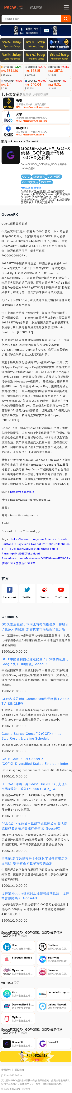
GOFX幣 (30, 563)
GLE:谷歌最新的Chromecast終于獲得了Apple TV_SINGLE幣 (35, 701)
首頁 (4, 141)
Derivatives (26, 548)
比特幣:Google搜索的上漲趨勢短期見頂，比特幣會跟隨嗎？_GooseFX (35, 896)
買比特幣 (26, 1089)
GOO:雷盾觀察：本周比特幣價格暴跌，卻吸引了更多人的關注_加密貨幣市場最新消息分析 (35, 627)
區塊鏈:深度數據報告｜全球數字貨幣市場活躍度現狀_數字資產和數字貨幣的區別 (35, 861)
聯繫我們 (6, 1070)
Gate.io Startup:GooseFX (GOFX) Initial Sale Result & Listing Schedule (32, 736)
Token (15, 539)
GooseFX (55, 558)
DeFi (15, 548)
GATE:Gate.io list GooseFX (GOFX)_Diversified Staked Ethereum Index (35, 761)
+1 (15, 543)
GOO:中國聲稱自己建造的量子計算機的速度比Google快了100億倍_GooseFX (35, 662)
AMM (16, 553)
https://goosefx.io (31, 187)
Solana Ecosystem (32, 539)
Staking (39, 548)
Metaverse (33, 558)
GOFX (45, 558)
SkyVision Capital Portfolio (35, 543)
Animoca (16, 141)
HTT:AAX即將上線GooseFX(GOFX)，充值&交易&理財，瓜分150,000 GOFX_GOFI (34, 786)
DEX (23, 553)
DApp (47, 548)
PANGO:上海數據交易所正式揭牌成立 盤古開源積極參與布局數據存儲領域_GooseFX (35, 826)
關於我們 (19, 1070)
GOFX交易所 (15, 563)
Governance (17, 558)
